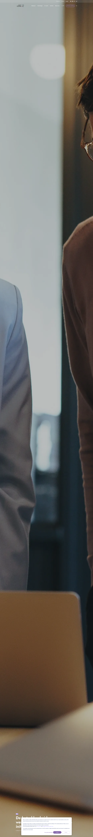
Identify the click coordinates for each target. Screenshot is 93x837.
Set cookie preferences (49, 832)
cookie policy (39, 826)
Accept (57, 832)
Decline (66, 832)
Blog (17, 813)
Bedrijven (33, 5)
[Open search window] (76, 5)
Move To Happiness (20, 830)
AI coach (46, 5)
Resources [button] (57, 5)
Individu (51, 5)
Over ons (58, 1)
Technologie (39, 5)
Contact (62, 1)
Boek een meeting (70, 5)
